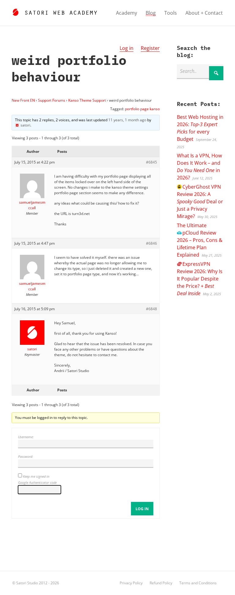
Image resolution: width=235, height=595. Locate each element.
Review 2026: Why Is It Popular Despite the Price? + (199, 279)
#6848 (151, 308)
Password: (25, 456)
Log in (126, 48)
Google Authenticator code (37, 482)
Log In (142, 508)
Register (150, 48)
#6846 (151, 243)
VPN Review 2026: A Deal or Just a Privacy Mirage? (200, 201)
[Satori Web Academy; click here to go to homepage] (54, 11)
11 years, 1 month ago (127, 119)
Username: (26, 437)
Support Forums (51, 100)
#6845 (151, 162)
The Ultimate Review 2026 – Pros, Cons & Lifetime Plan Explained (199, 240)
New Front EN (23, 100)
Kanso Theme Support (87, 100)
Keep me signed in (36, 476)
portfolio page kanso (142, 108)
